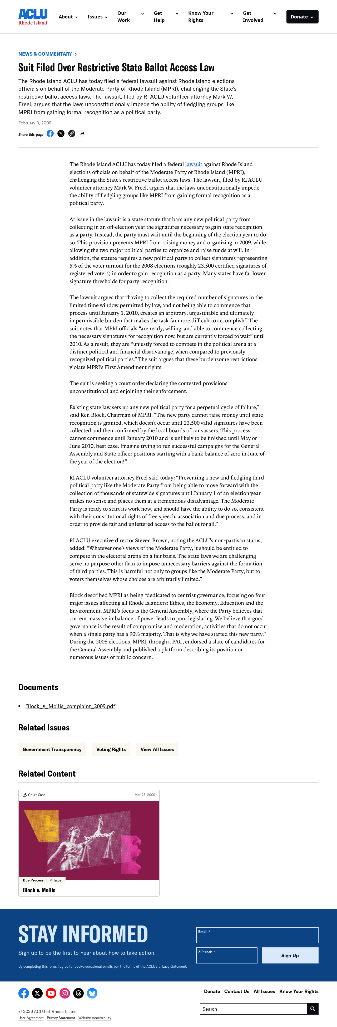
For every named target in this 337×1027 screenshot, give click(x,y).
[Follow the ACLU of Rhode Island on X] (37, 994)
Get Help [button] (159, 16)
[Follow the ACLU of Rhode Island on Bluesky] (92, 994)
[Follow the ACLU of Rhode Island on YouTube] (51, 994)
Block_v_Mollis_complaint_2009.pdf (70, 706)
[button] (71, 134)
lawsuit (193, 164)
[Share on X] (61, 135)
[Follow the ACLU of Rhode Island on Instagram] (65, 994)
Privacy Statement (61, 1018)
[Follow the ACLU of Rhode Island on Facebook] (23, 994)
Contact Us (236, 991)
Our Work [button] (123, 16)
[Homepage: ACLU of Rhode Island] (36, 17)
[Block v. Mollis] (89, 843)
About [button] (66, 16)
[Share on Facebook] (50, 135)
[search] (313, 1009)
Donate (212, 991)
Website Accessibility (94, 1018)
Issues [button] (95, 16)
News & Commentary (45, 54)
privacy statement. (172, 966)
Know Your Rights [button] (201, 16)
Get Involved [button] (253, 16)
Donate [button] (299, 16)
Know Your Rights (299, 991)
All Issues (264, 991)
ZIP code (206, 952)
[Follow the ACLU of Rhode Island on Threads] (78, 994)
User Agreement (31, 1018)
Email (204, 931)
